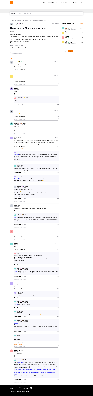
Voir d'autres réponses (18, 344)
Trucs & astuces (60, 2)
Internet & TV (51, 2)
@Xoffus (16, 304)
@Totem (15, 78)
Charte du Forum (13, 391)
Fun (66, 2)
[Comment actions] (58, 61)
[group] (49, 45)
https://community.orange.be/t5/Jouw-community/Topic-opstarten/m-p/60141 (31, 370)
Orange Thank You (27, 20)
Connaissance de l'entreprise (32, 393)
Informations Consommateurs (57, 393)
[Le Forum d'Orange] (11, 2)
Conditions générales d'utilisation (23, 391)
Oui (70, 51)
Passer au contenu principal (6, 0)
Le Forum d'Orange (14, 20)
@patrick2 (16, 154)
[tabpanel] (34, 222)
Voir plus (81, 23)
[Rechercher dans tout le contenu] (81, 13)
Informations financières (20, 393)
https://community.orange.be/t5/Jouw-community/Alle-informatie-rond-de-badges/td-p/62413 (34, 369)
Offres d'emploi (42, 393)
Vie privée (48, 393)
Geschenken (36, 20)
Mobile (44, 2)
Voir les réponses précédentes (19, 148)
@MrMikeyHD (21, 362)
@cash (15, 271)
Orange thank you (16, 32)
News (70, 2)
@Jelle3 (16, 217)
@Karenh (16, 323)
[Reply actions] (58, 98)
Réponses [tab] (13, 58)
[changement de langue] (81, 2)
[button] (15, 104)
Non (65, 51)
